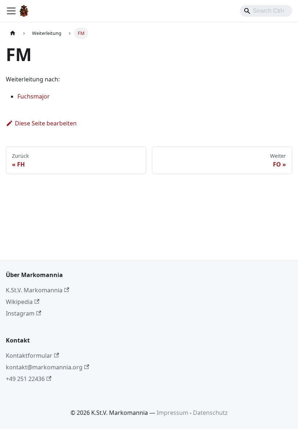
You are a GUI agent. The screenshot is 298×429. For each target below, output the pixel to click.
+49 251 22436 (25, 379)
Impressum (172, 413)
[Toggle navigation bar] (11, 10)
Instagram (20, 313)
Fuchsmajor (33, 96)
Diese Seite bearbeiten (46, 123)
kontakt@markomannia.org (44, 367)
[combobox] (266, 11)
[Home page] (13, 33)
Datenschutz (210, 413)
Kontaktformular (29, 356)
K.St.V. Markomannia (34, 290)
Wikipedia (19, 302)
